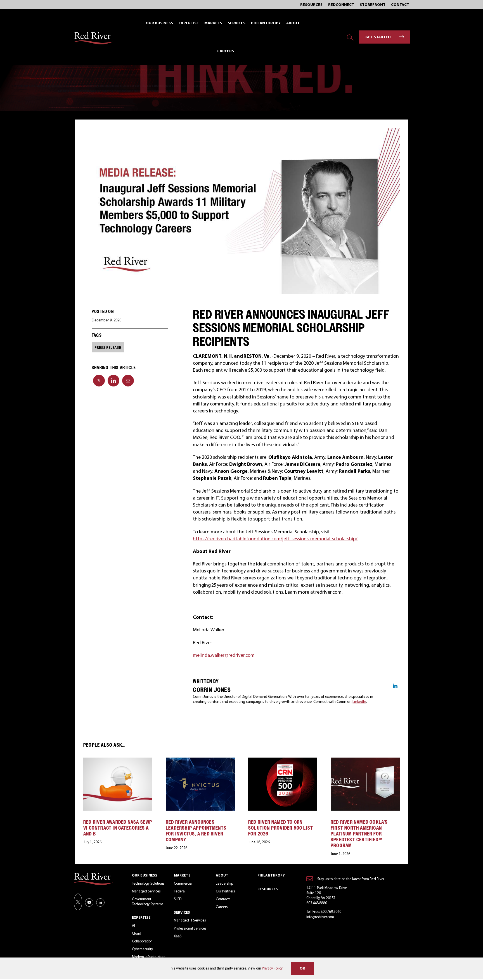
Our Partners (225, 891)
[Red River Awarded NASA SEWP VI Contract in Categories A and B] (117, 760)
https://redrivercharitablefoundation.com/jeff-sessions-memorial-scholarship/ (275, 538)
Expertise (141, 917)
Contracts (223, 899)
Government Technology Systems (148, 901)
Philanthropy (271, 875)
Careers (222, 906)
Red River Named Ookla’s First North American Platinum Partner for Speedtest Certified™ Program (359, 833)
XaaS (178, 936)
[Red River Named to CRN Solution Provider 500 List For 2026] (282, 760)
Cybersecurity (142, 949)
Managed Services (146, 891)
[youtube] (89, 902)
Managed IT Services (190, 920)
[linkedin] (100, 902)
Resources (267, 889)
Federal (180, 891)
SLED (177, 899)
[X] (99, 380)
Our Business (144, 875)
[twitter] (78, 902)
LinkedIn (359, 701)
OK (302, 968)
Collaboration (142, 941)
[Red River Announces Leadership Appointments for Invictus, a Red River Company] (200, 760)
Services (182, 912)
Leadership (224, 883)
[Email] (128, 380)
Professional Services (190, 928)
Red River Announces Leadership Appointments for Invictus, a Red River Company (196, 830)
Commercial (183, 883)
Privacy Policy (272, 968)
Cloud (136, 933)
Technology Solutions (148, 883)
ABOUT (222, 875)
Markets (182, 875)
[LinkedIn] (113, 380)
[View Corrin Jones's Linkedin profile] (395, 686)
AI (133, 925)
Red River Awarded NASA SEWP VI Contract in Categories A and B (117, 828)
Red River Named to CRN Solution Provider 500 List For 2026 (280, 828)
